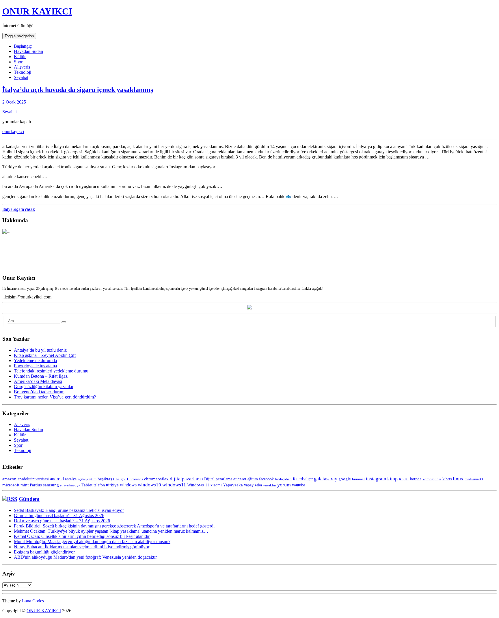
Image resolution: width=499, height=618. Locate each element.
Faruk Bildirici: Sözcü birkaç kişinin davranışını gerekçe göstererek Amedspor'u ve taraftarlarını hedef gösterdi (114, 525)
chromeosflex (156, 479)
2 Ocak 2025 (14, 101)
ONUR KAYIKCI (37, 11)
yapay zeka (253, 485)
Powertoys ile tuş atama (35, 365)
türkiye (112, 485)
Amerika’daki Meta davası (38, 381)
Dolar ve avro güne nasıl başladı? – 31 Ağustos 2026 (62, 520)
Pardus (36, 485)
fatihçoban (283, 479)
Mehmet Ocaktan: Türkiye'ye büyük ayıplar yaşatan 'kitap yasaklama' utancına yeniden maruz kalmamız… (111, 531)
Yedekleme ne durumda (35, 360)
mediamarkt (474, 479)
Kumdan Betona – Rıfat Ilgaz (41, 376)
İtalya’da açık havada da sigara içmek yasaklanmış (77, 89)
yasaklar (269, 485)
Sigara (18, 209)
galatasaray (325, 479)
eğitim (252, 479)
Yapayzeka (233, 485)
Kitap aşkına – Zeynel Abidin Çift (45, 355)
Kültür (20, 56)
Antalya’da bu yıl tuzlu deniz (40, 350)
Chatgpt (119, 479)
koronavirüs (431, 479)
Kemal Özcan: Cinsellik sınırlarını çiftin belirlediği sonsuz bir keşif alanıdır (82, 536)
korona (415, 479)
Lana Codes (33, 600)
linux (458, 479)
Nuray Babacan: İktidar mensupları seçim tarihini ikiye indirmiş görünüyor (81, 546)
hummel (358, 479)
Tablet (86, 484)
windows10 (149, 485)
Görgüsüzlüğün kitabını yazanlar (43, 386)
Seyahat (21, 77)
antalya (71, 479)
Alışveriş (22, 66)
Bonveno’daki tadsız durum (39, 391)
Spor (18, 61)
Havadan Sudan (28, 51)
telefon (99, 485)
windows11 (174, 485)
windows (128, 484)
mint (25, 485)
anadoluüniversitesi (33, 479)
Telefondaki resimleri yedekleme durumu (51, 370)
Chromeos (135, 479)
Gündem (29, 499)
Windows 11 (198, 484)
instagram (376, 479)
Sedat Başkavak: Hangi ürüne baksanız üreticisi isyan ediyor (69, 510)
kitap (392, 479)
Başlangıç (23, 46)
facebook (266, 479)
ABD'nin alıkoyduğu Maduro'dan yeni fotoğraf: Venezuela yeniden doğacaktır (85, 557)
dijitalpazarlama (186, 479)
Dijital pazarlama (218, 479)
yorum (284, 485)
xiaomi (216, 485)
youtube (298, 485)
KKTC (404, 479)
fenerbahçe (303, 478)
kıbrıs (447, 479)
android (57, 479)
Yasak (29, 209)
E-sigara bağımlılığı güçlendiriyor (44, 551)
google (344, 479)
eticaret (239, 479)
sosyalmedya (70, 485)
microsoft (10, 485)
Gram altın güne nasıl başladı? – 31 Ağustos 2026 (59, 515)
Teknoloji (22, 72)
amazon (9, 479)
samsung (51, 484)
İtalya (7, 209)
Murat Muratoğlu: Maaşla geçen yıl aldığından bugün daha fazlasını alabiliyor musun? (92, 541)
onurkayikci (13, 131)
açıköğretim (87, 479)
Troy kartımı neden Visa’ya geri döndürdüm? (55, 396)
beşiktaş (105, 479)
